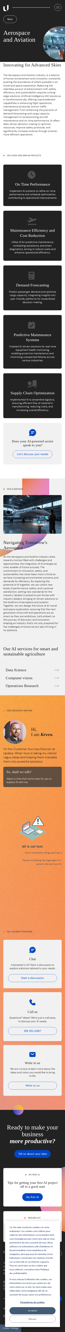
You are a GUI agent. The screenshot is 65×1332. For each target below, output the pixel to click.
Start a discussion (32, 978)
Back (10, 19)
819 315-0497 (32, 1031)
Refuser (32, 1319)
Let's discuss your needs (32, 454)
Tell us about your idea (32, 1154)
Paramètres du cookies (32, 1302)
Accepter (32, 1310)
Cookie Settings (10, 1328)
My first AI (32, 1197)
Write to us (33, 1085)
